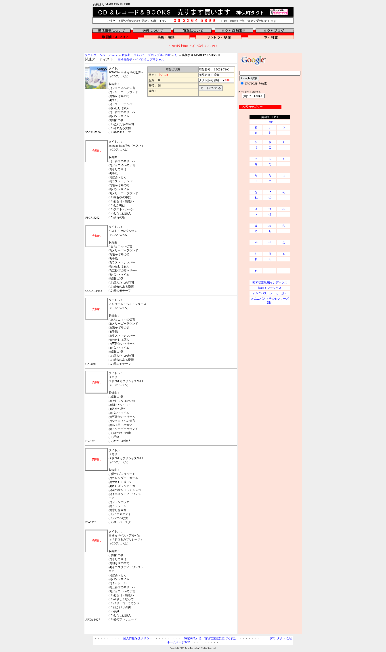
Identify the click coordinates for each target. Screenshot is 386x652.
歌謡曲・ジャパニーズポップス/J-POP (146, 55)
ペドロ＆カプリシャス (149, 59)
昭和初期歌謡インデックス (269, 282)
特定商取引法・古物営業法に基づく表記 (210, 638)
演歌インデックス (269, 288)
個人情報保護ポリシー (137, 638)
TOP (270, 122)
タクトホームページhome (101, 55)
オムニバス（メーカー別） (269, 293)
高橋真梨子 (125, 59)
